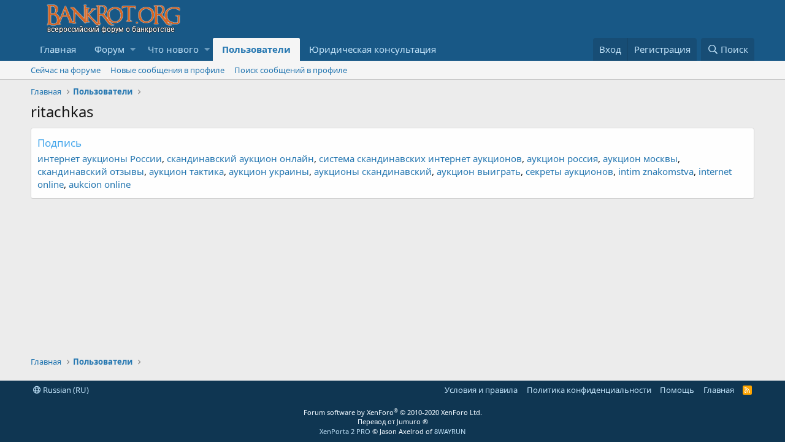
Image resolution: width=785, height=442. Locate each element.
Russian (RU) (65, 389)
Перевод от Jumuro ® (393, 421)
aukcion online (100, 184)
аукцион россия (562, 158)
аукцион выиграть (479, 171)
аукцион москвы (640, 158)
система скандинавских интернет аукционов (420, 158)
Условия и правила (481, 389)
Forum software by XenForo (393, 412)
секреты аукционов (569, 171)
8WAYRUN (449, 431)
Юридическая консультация (372, 49)
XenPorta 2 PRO (345, 431)
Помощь (677, 389)
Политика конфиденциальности (589, 389)
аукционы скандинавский (373, 171)
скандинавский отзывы (90, 171)
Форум (109, 49)
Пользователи (256, 49)
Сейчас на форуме (66, 70)
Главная (58, 49)
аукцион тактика (186, 171)
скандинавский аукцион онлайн (240, 158)
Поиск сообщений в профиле (290, 70)
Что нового (173, 49)
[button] (133, 49)
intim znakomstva (656, 171)
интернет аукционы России (99, 158)
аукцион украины (269, 171)
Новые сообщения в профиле (167, 70)
